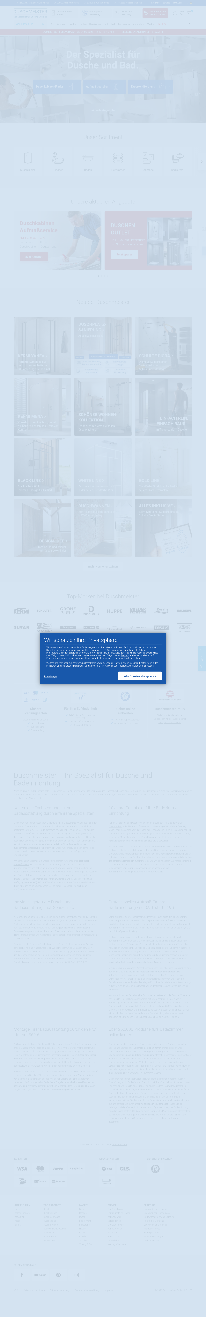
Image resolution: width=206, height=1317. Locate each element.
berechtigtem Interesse (72, 658)
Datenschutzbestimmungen (70, 665)
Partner (124, 655)
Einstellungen (50, 676)
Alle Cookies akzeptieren (140, 676)
